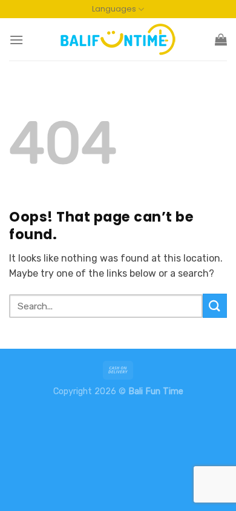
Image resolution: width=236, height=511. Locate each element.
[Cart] (221, 39)
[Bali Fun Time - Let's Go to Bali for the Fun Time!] (118, 39)
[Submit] (215, 305)
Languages (114, 9)
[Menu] (16, 39)
